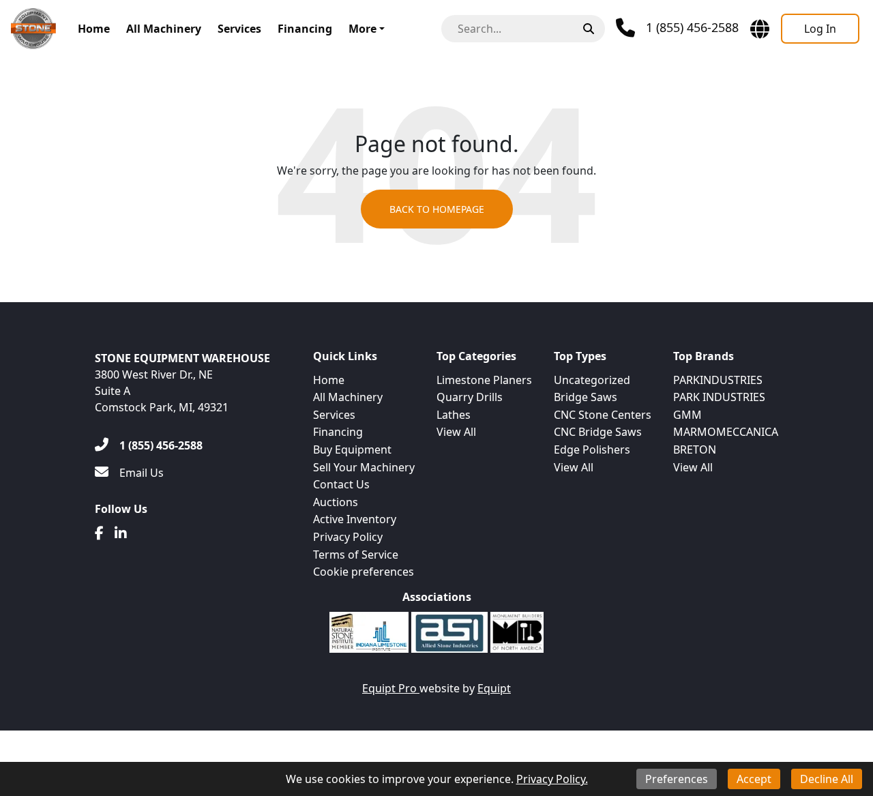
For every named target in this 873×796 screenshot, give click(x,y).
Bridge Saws (585, 396)
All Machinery (163, 28)
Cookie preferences (363, 571)
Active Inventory (354, 519)
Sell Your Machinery (364, 467)
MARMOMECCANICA (725, 431)
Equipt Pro (390, 688)
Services (239, 28)
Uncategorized (592, 379)
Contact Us (341, 484)
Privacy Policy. (552, 778)
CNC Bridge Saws (598, 431)
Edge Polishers (592, 449)
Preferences (676, 778)
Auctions (335, 502)
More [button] (362, 28)
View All (456, 431)
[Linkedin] (121, 533)
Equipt (494, 688)
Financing (305, 28)
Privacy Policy (348, 536)
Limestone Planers (484, 379)
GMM (687, 414)
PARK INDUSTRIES (719, 396)
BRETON (694, 449)
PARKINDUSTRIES (718, 379)
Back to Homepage (436, 209)
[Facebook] (99, 533)
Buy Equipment (352, 449)
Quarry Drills (469, 396)
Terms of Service (355, 554)
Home (94, 28)
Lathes (453, 414)
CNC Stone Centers (602, 414)
